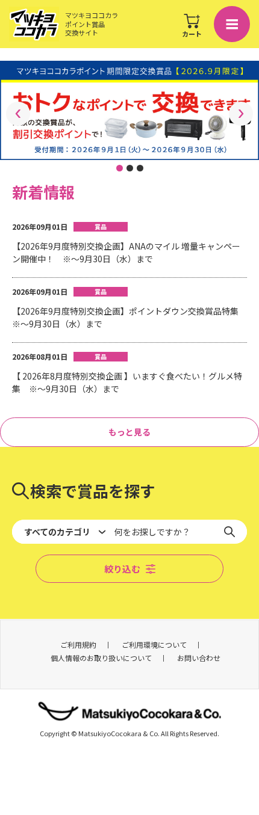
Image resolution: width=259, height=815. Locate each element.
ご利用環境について (154, 644)
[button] (119, 168)
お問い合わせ (198, 658)
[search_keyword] (234, 531)
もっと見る (129, 432)
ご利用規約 (78, 644)
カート (192, 33)
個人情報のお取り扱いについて (101, 658)
